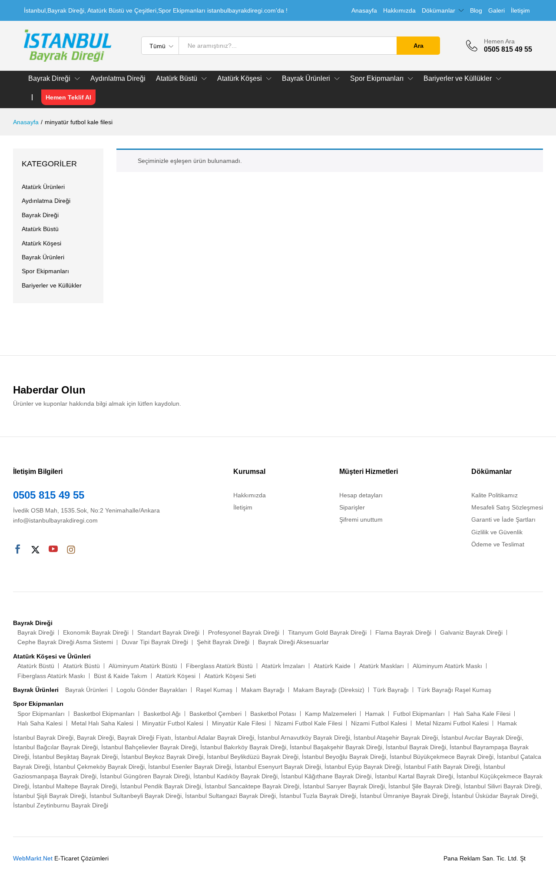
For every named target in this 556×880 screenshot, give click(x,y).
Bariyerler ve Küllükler (52, 285)
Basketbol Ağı (162, 713)
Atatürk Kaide (332, 665)
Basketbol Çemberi (215, 713)
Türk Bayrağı (391, 689)
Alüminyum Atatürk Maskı (447, 665)
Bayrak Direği (40, 215)
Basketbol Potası (273, 713)
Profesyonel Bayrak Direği (243, 632)
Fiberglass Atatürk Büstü (219, 665)
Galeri (496, 10)
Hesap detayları (361, 495)
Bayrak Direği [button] (49, 78)
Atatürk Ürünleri (43, 186)
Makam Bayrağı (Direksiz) (328, 689)
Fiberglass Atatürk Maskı (51, 675)
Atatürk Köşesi (41, 243)
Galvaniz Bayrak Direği (471, 632)
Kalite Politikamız (494, 495)
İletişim (520, 10)
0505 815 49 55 (48, 495)
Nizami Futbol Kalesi (379, 723)
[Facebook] (17, 550)
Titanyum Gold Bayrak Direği (327, 632)
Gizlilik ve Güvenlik (497, 532)
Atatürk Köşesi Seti (230, 675)
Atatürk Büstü (40, 228)
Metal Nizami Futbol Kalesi (452, 723)
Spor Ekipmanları (45, 271)
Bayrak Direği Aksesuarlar (293, 641)
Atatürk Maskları (381, 665)
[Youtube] (53, 550)
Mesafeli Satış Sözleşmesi (507, 507)
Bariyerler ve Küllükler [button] (458, 78)
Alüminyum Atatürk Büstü (143, 665)
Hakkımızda (399, 10)
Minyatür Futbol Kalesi (172, 723)
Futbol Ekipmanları (419, 713)
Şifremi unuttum (361, 519)
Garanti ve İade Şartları (503, 519)
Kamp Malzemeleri (330, 713)
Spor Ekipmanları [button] (377, 78)
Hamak (374, 713)
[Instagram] (71, 550)
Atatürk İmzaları (283, 665)
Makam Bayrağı (263, 689)
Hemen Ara (499, 41)
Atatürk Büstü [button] (176, 78)
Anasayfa (364, 10)
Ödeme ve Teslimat (497, 544)
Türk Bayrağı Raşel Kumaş (454, 689)
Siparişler (352, 507)
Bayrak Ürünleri (43, 257)
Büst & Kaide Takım (120, 675)
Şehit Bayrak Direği (223, 641)
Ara (419, 45)
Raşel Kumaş (214, 689)
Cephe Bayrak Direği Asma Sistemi (65, 641)
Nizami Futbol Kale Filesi (308, 723)
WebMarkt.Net (33, 858)
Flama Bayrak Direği (403, 632)
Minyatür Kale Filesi (239, 723)
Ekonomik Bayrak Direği (96, 632)
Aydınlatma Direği (118, 78)
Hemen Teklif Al (68, 97)
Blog (476, 10)
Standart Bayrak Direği (168, 632)
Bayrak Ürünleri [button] (306, 78)
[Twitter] (35, 550)
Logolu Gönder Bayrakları (151, 689)
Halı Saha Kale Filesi (481, 713)
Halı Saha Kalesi (40, 723)
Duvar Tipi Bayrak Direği (155, 641)
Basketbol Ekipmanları (104, 713)
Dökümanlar (438, 10)
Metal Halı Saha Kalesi (102, 723)
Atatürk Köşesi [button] (239, 78)
